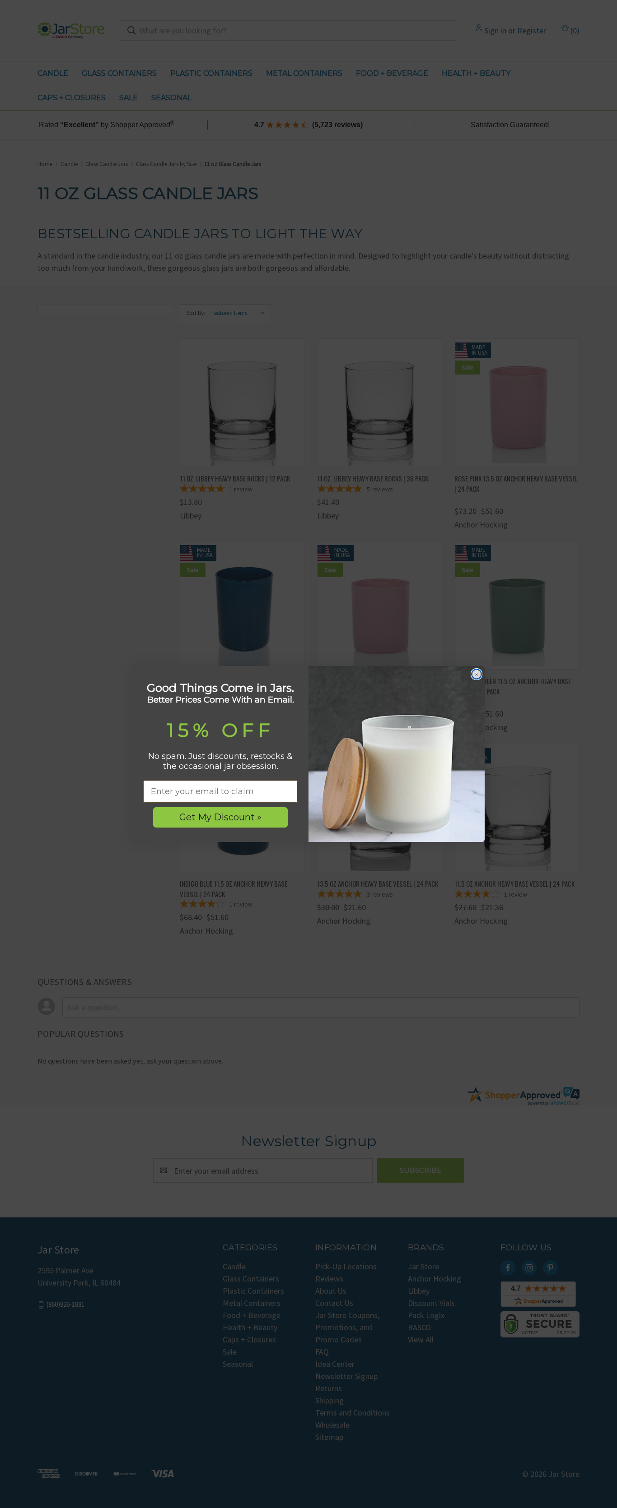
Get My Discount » (220, 817)
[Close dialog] (476, 674)
